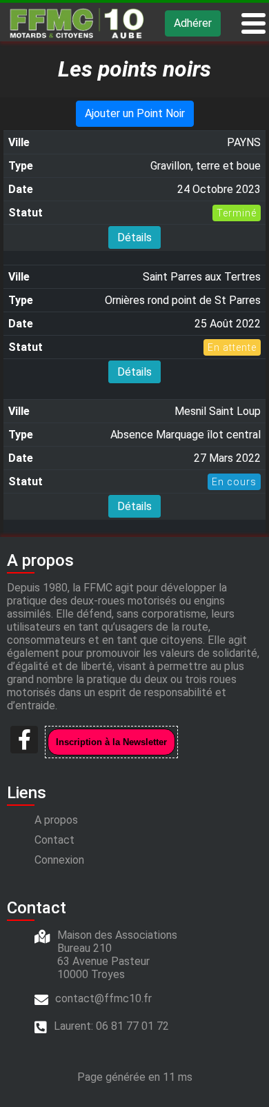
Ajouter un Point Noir (135, 113)
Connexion (59, 859)
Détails (134, 237)
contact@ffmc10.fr (103, 998)
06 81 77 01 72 (132, 1026)
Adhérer (193, 23)
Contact (54, 839)
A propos (56, 819)
